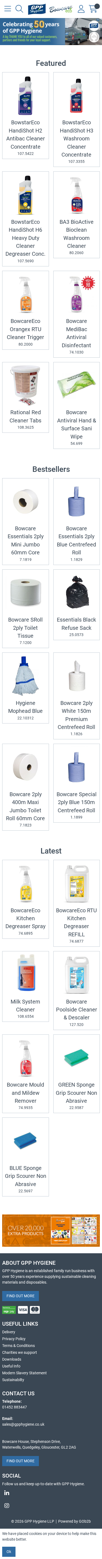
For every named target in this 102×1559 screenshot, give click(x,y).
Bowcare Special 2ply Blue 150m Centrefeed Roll (77, 805)
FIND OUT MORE (21, 1296)
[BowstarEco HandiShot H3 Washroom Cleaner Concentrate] (77, 96)
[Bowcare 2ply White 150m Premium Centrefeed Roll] (77, 676)
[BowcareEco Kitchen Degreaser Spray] (26, 883)
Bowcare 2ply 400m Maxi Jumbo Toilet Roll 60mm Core (25, 809)
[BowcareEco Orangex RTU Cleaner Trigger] (26, 294)
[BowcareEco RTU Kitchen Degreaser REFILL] (77, 883)
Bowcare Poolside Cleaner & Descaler (76, 1013)
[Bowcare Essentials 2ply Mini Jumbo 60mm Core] (26, 502)
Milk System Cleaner (25, 1009)
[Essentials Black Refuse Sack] (77, 593)
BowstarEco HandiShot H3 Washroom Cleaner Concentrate (76, 141)
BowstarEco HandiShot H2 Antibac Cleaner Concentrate (25, 137)
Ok (9, 1551)
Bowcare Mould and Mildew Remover (25, 1096)
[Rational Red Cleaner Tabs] (26, 385)
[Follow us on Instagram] (51, 1505)
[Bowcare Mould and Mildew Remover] (26, 1058)
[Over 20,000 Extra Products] (51, 1230)
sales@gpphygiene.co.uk (23, 1424)
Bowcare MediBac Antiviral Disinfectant (76, 336)
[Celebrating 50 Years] (51, 31)
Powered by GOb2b (74, 1521)
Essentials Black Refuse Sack (76, 627)
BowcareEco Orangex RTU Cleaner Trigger (25, 332)
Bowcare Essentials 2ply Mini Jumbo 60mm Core (26, 543)
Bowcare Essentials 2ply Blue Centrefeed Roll (76, 543)
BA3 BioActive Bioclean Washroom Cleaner (77, 237)
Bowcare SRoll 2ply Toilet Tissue (25, 631)
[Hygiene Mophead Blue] (26, 676)
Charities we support (19, 1352)
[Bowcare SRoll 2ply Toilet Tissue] (26, 593)
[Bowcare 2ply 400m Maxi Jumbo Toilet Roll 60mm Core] (26, 767)
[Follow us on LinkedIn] (51, 1493)
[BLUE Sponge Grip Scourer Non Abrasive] (26, 1141)
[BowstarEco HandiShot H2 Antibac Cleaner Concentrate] (26, 96)
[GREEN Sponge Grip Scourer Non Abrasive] (77, 1058)
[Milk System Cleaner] (26, 975)
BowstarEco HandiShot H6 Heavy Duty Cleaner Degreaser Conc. (25, 241)
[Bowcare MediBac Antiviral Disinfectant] (77, 294)
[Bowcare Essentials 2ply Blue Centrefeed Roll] (77, 502)
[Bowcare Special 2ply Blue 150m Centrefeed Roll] (77, 767)
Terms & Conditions (18, 1345)
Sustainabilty (13, 1380)
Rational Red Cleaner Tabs (25, 419)
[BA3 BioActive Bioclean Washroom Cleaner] (77, 195)
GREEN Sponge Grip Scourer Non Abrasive (76, 1096)
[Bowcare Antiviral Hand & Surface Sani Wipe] (77, 385)
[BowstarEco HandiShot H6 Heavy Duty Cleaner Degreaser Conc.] (26, 195)
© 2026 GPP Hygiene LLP (32, 1521)
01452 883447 (14, 1407)
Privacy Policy (14, 1339)
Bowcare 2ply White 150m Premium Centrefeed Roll (76, 718)
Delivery (8, 1332)
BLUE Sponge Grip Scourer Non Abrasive (25, 1179)
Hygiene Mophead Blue (25, 710)
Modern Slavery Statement (24, 1373)
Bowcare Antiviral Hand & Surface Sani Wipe (76, 427)
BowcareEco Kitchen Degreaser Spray (25, 921)
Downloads (11, 1359)
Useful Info (11, 1366)
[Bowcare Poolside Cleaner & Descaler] (77, 975)
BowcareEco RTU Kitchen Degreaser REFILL (76, 925)
